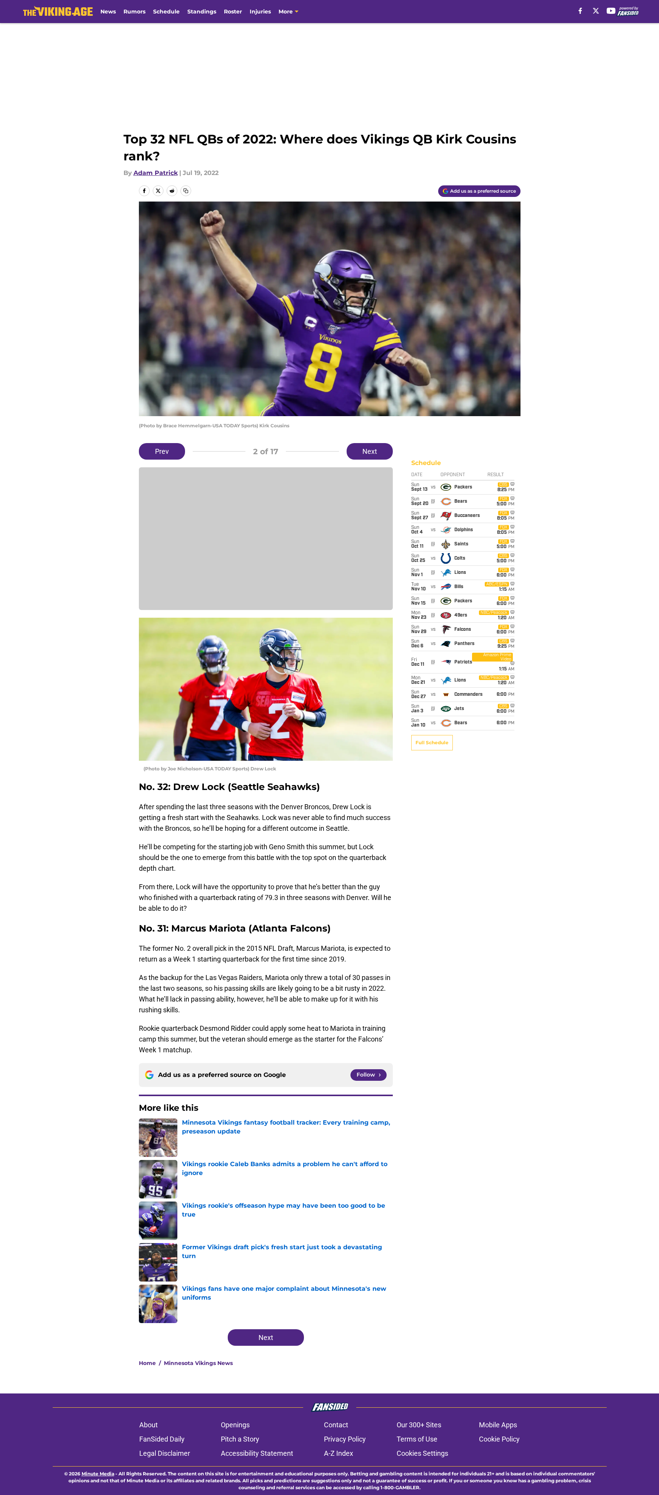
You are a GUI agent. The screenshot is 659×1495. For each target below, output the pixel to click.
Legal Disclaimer (164, 1453)
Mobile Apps (498, 1425)
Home (147, 1363)
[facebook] (580, 11)
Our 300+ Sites (419, 1425)
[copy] (185, 190)
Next (369, 451)
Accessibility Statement (257, 1453)
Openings (235, 1425)
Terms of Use (417, 1439)
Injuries (260, 11)
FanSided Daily (162, 1439)
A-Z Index (338, 1453)
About (148, 1425)
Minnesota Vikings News (198, 1363)
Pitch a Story (240, 1439)
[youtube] (611, 11)
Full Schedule (432, 742)
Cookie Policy (499, 1439)
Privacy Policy (345, 1439)
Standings (201, 11)
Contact (336, 1425)
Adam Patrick (155, 173)
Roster (233, 11)
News (108, 11)
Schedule (166, 11)
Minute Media (98, 1474)
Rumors (134, 11)
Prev (162, 451)
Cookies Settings (422, 1453)
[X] (596, 11)
